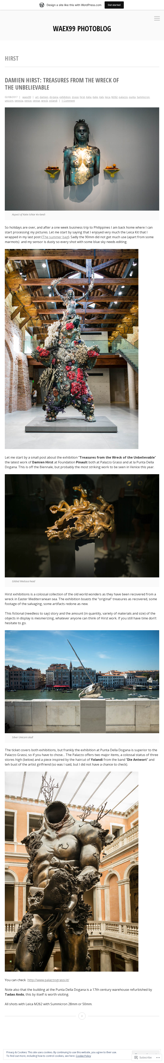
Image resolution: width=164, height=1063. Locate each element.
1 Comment (68, 100)
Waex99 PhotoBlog (82, 28)
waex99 (26, 97)
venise (36, 100)
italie (95, 97)
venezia (19, 100)
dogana (53, 97)
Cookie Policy (83, 1056)
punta (132, 97)
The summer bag (55, 237)
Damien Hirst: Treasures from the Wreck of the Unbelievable (62, 83)
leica (107, 97)
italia (88, 97)
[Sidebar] (157, 18)
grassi (75, 97)
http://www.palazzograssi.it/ (48, 980)
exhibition (65, 97)
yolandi (53, 100)
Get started (114, 4)
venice (28, 100)
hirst (82, 97)
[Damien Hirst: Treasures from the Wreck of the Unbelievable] (82, 1016)
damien (44, 97)
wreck (44, 100)
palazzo (123, 97)
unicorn (9, 100)
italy (101, 97)
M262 (114, 97)
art (36, 97)
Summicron (143, 97)
